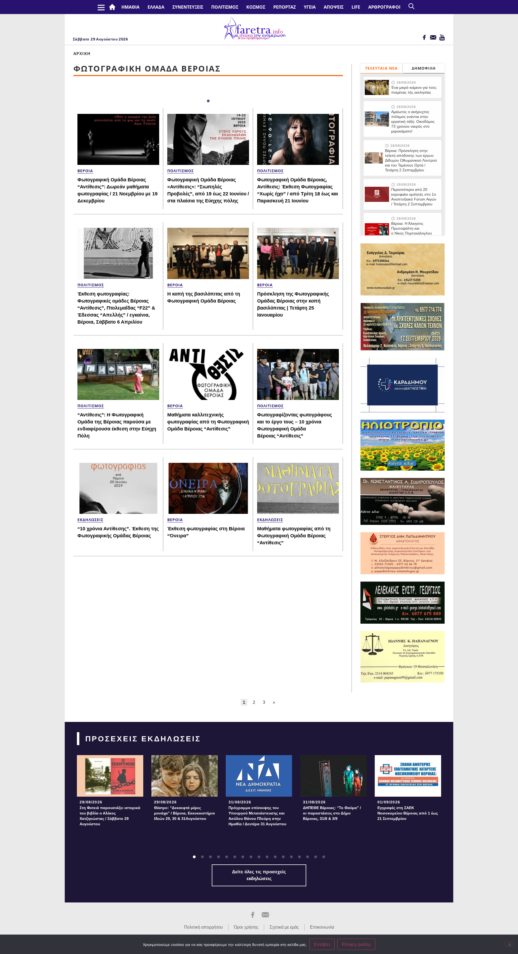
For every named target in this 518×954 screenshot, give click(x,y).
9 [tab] (259, 857)
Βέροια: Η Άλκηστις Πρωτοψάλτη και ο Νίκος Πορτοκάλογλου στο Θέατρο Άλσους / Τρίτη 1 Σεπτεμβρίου (414, 233)
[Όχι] (509, 944)
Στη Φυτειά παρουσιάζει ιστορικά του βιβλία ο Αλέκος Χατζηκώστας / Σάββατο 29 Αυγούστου (110, 816)
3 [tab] (210, 857)
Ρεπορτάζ (284, 7)
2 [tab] (202, 857)
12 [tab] (283, 857)
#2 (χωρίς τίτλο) (113, 7)
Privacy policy (356, 944)
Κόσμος (255, 7)
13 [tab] (291, 857)
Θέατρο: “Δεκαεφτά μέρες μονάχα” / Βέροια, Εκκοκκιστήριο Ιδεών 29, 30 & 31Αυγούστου (184, 813)
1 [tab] (208, 101)
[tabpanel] (110, 792)
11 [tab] (275, 857)
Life (356, 7)
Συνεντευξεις (187, 7)
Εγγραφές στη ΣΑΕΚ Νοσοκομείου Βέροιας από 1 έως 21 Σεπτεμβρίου (407, 813)
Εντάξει (322, 944)
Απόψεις (333, 7)
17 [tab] (323, 857)
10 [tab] (267, 857)
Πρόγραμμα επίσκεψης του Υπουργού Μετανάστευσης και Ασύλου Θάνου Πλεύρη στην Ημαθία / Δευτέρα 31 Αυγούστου (257, 816)
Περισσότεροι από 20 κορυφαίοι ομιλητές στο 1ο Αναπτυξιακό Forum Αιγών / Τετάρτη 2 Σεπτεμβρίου (413, 196)
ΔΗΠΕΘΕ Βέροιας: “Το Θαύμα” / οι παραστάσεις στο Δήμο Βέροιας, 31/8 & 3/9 (332, 813)
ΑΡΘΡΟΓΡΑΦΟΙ (384, 7)
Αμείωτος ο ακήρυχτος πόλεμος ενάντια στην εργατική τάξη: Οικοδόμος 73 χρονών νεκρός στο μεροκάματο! (413, 121)
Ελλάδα (156, 7)
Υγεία (310, 7)
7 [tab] (243, 857)
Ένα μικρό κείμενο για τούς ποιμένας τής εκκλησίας (414, 89)
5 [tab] (226, 857)
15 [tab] (307, 857)
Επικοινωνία (322, 927)
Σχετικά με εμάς (284, 927)
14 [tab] (299, 857)
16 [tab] (315, 857)
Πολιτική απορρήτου (203, 927)
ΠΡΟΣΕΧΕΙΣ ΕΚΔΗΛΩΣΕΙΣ (143, 739)
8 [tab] (251, 857)
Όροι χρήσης (246, 927)
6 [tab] (234, 857)
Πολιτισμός (224, 7)
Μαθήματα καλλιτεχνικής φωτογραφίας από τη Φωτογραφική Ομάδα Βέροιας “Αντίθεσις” (208, 422)
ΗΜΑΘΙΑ (130, 7)
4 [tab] (218, 857)
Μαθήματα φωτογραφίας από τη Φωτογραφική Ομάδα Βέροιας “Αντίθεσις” (293, 535)
